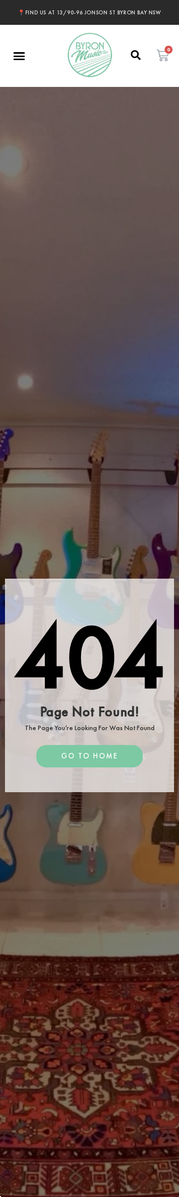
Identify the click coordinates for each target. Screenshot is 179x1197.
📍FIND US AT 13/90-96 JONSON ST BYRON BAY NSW (89, 12)
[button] (19, 56)
